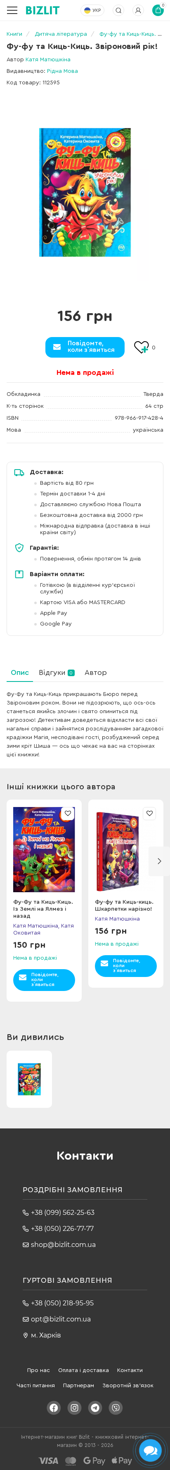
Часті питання (36, 1386)
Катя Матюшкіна (48, 60)
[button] (159, 861)
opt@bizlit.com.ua (61, 1319)
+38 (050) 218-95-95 (62, 1303)
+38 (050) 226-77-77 (62, 1229)
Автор (96, 672)
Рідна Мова (62, 71)
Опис (20, 672)
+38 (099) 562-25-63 (62, 1212)
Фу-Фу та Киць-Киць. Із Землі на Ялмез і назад (43, 909)
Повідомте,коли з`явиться (91, 346)
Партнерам (78, 1386)
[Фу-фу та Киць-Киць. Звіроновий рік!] (85, 192)
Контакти (130, 1370)
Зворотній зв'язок (127, 1386)
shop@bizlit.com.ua (63, 1245)
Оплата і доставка (83, 1370)
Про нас (38, 1370)
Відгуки (56, 672)
